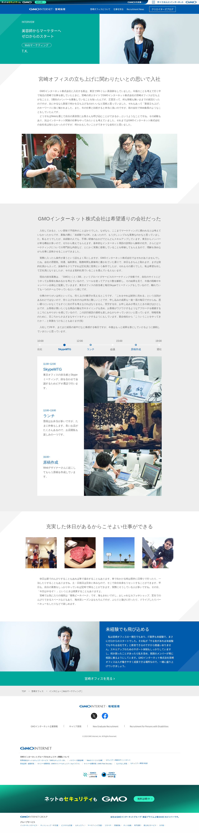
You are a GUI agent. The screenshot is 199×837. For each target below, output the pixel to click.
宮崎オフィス (37, 691)
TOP (24, 691)
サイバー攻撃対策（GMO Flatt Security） (98, 763)
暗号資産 (137, 825)
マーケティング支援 (95, 825)
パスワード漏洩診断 (76, 760)
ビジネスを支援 (66, 825)
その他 (161, 825)
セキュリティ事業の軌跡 (139, 763)
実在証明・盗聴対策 (27, 763)
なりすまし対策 (121, 763)
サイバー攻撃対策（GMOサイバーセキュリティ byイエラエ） (59, 763)
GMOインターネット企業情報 (44, 726)
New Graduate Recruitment (105, 726)
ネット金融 (127, 825)
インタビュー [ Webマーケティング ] (65, 691)
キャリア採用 (75, 726)
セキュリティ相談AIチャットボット (118, 760)
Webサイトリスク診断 (94, 760)
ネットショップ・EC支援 (49, 825)
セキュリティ (80, 825)
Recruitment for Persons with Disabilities (149, 726)
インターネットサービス (28, 825)
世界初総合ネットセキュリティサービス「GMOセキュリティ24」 (43, 760)
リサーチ (108, 825)
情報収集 (117, 825)
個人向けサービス (150, 825)
